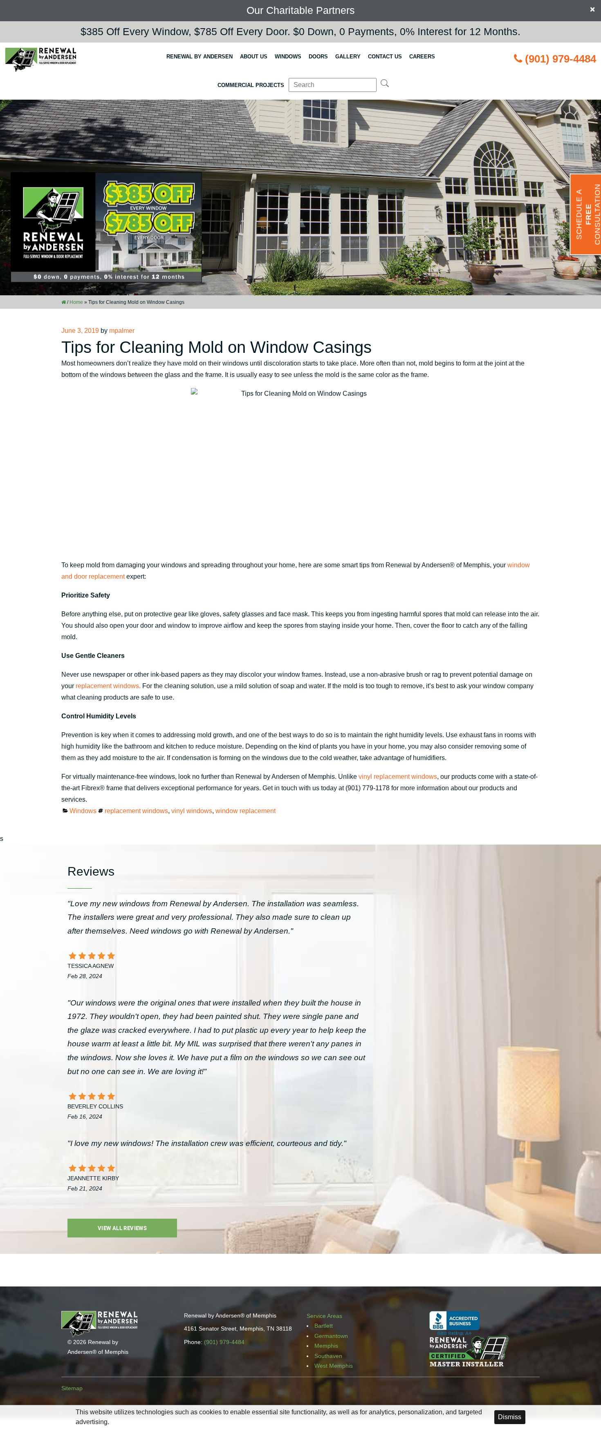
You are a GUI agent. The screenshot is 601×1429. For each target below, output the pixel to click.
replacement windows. (108, 685)
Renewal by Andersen (199, 57)
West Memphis (333, 1365)
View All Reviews (122, 1228)
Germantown (331, 1336)
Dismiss (509, 1416)
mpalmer (122, 330)
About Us (253, 57)
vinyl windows (191, 810)
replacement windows (136, 810)
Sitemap (72, 1388)
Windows (288, 57)
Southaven (328, 1356)
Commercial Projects (251, 85)
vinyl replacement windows (398, 776)
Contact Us (385, 57)
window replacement (245, 810)
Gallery (348, 57)
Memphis (326, 1345)
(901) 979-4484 (560, 59)
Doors (318, 57)
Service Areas (324, 1316)
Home (76, 302)
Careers (422, 57)
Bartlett (323, 1325)
